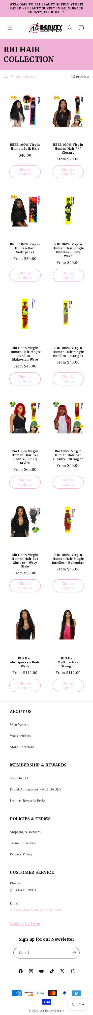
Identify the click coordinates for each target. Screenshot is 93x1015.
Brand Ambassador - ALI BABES (36, 789)
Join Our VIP (20, 778)
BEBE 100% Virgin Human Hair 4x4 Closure (68, 148)
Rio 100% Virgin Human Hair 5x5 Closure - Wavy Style (25, 560)
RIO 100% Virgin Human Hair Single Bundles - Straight (68, 351)
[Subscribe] (73, 953)
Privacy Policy (21, 854)
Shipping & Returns (25, 832)
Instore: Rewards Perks (27, 801)
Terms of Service (23, 843)
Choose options (24, 172)
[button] (9, 27)
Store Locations (22, 747)
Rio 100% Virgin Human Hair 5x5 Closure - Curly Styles (25, 457)
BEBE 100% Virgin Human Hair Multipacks (25, 248)
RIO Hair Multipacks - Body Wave (25, 662)
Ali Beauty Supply (52, 1010)
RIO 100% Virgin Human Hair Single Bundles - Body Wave (68, 250)
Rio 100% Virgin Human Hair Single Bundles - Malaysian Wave (24, 353)
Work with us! (21, 736)
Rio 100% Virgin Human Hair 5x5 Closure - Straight (68, 455)
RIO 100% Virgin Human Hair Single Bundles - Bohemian (68, 558)
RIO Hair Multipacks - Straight (68, 662)
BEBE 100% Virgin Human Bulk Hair (25, 146)
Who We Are (20, 725)
